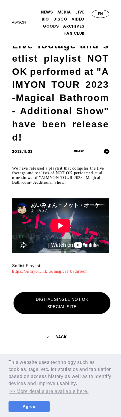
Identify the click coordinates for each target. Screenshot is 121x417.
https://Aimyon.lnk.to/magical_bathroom (50, 271)
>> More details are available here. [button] (49, 391)
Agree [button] (29, 406)
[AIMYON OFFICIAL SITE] (19, 23)
